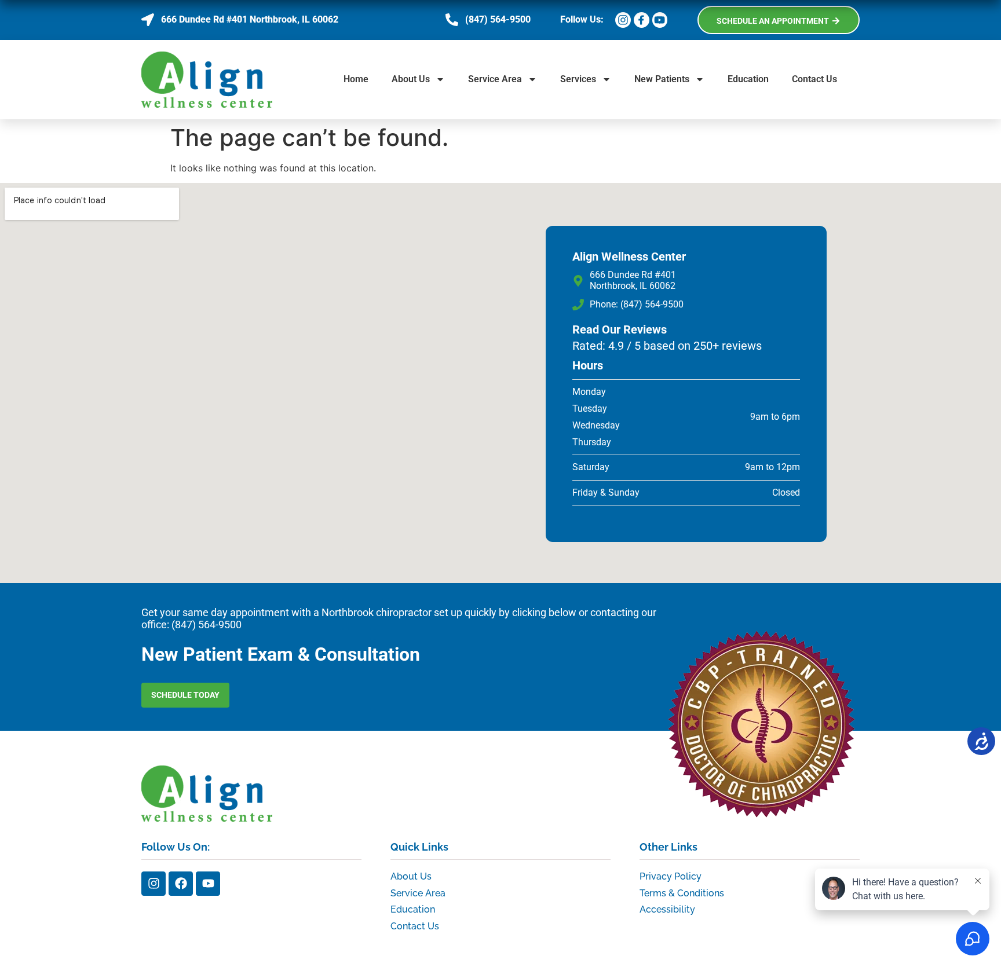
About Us (411, 79)
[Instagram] (153, 883)
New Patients (661, 79)
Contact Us (814, 79)
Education (748, 79)
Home (356, 79)
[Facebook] (181, 883)
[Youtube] (208, 883)
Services (578, 79)
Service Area (495, 79)
